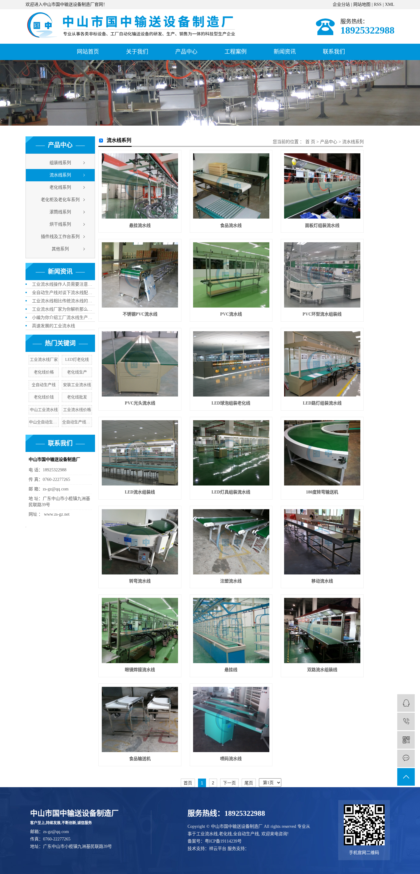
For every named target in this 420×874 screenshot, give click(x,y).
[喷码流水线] (231, 719)
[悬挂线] (231, 630)
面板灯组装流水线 (322, 225)
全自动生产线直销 (77, 422)
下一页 (229, 782)
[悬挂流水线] (140, 186)
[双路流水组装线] (322, 630)
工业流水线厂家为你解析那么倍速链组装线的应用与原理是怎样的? (63, 309)
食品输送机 (140, 758)
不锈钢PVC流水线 (140, 314)
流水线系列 (60, 175)
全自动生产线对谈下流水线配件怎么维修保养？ (63, 292)
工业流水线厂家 (44, 359)
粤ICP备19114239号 (223, 841)
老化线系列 (60, 187)
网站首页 (88, 52)
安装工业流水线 (77, 384)
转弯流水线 (140, 581)
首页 (188, 782)
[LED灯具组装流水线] (231, 452)
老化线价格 (44, 372)
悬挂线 (230, 669)
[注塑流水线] (231, 541)
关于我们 (137, 52)
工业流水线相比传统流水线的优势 (63, 301)
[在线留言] (406, 758)
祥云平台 (217, 848)
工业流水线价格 (77, 409)
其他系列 (60, 249)
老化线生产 (77, 372)
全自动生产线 (44, 384)
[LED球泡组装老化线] (231, 364)
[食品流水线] (231, 186)
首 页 (310, 141)
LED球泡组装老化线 (231, 403)
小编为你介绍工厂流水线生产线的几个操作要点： (63, 317)
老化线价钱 (44, 397)
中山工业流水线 (44, 409)
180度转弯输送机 (322, 492)
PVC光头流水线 (140, 403)
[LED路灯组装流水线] (322, 364)
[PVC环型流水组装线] (322, 275)
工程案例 (235, 52)
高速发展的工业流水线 (53, 326)
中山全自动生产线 (44, 422)
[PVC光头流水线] (140, 364)
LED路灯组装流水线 (322, 403)
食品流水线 (231, 225)
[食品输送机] (140, 719)
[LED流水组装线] (140, 452)
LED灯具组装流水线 (231, 492)
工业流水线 (207, 834)
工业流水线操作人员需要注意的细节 (63, 284)
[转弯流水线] (140, 541)
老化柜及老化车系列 (60, 199)
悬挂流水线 (140, 225)
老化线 (225, 834)
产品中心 (186, 52)
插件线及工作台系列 (60, 236)
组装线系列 (60, 162)
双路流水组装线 (322, 669)
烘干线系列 (60, 224)
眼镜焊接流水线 (140, 669)
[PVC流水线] (231, 275)
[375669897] (406, 703)
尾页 (248, 782)
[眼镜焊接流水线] (140, 630)
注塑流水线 (231, 581)
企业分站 (341, 4)
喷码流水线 (231, 758)
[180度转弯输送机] (322, 452)
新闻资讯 (285, 52)
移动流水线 (322, 581)
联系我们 (334, 52)
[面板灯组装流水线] (322, 186)
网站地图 (361, 4)
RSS (378, 4)
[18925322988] (406, 721)
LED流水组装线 (140, 492)
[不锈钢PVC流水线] (140, 275)
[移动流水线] (322, 541)
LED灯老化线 (77, 359)
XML (389, 4)
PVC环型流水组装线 (322, 314)
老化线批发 (77, 397)
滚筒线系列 (60, 212)
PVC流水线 (231, 314)
